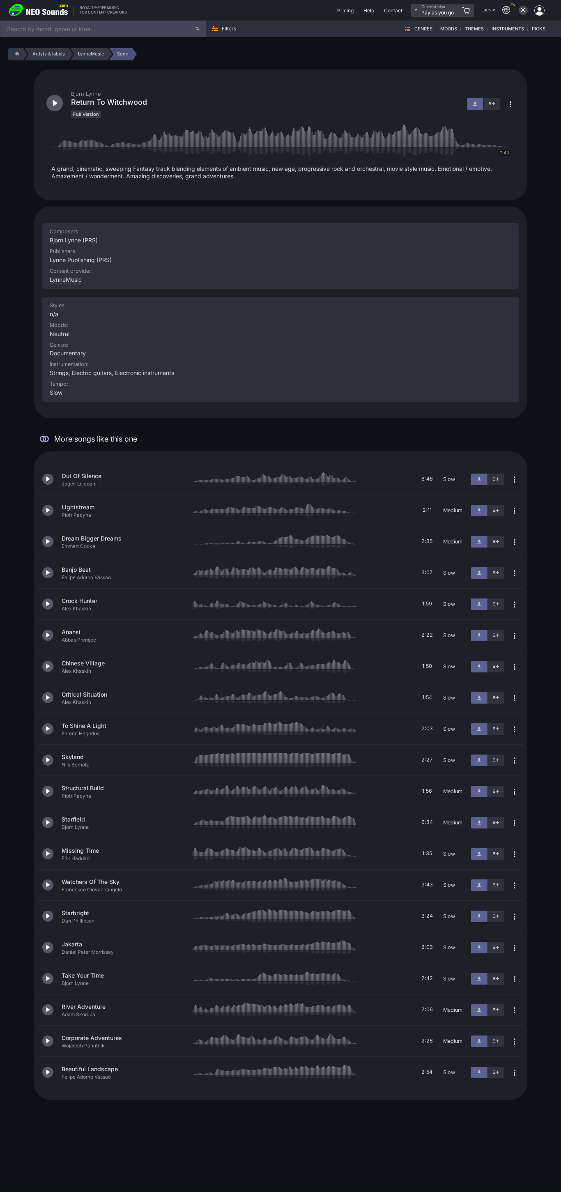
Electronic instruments (144, 372)
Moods (448, 29)
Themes (474, 29)
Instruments (508, 29)
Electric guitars (92, 372)
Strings (59, 372)
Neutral (59, 333)
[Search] (197, 29)
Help (368, 10)
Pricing (345, 10)
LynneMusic (66, 279)
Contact (393, 10)
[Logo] (38, 10)
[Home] (15, 54)
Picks (538, 29)
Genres (423, 29)
